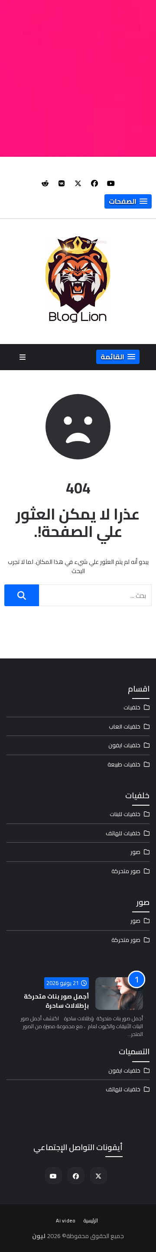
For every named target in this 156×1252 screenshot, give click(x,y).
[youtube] (110, 183)
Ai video (65, 1220)
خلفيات (132, 707)
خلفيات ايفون (124, 745)
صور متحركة (125, 871)
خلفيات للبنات (125, 814)
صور (135, 852)
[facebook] (94, 183)
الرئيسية (91, 1220)
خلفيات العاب (124, 726)
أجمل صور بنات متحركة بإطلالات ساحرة (56, 1001)
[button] (128, 201)
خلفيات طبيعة (123, 764)
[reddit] (45, 183)
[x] (78, 183)
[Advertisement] (78, 78)
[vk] (61, 183)
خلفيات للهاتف (123, 833)
